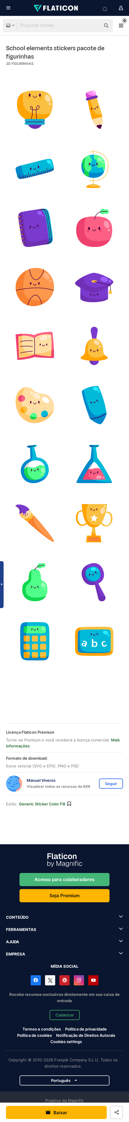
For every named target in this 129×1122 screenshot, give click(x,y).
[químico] (35, 464)
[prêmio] (94, 523)
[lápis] (94, 109)
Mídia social (64, 966)
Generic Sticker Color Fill (42, 804)
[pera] (35, 582)
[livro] (35, 346)
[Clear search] (93, 25)
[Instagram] (79, 980)
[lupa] (94, 582)
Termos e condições (41, 1029)
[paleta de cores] (35, 405)
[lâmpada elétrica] (35, 109)
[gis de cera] (94, 405)
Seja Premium (65, 895)
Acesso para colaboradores (64, 879)
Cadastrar (65, 1015)
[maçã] (94, 228)
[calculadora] (35, 641)
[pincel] (35, 523)
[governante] (35, 169)
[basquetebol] (35, 287)
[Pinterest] (64, 980)
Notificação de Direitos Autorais (85, 1035)
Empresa (15, 954)
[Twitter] (50, 980)
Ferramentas (21, 929)
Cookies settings (66, 1041)
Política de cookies (34, 1035)
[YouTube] (93, 980)
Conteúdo (17, 917)
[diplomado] (94, 287)
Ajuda (12, 941)
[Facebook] (36, 980)
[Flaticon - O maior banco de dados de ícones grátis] (56, 8)
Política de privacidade (86, 1029)
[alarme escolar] (94, 346)
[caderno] (35, 228)
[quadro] (94, 641)
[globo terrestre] (94, 169)
